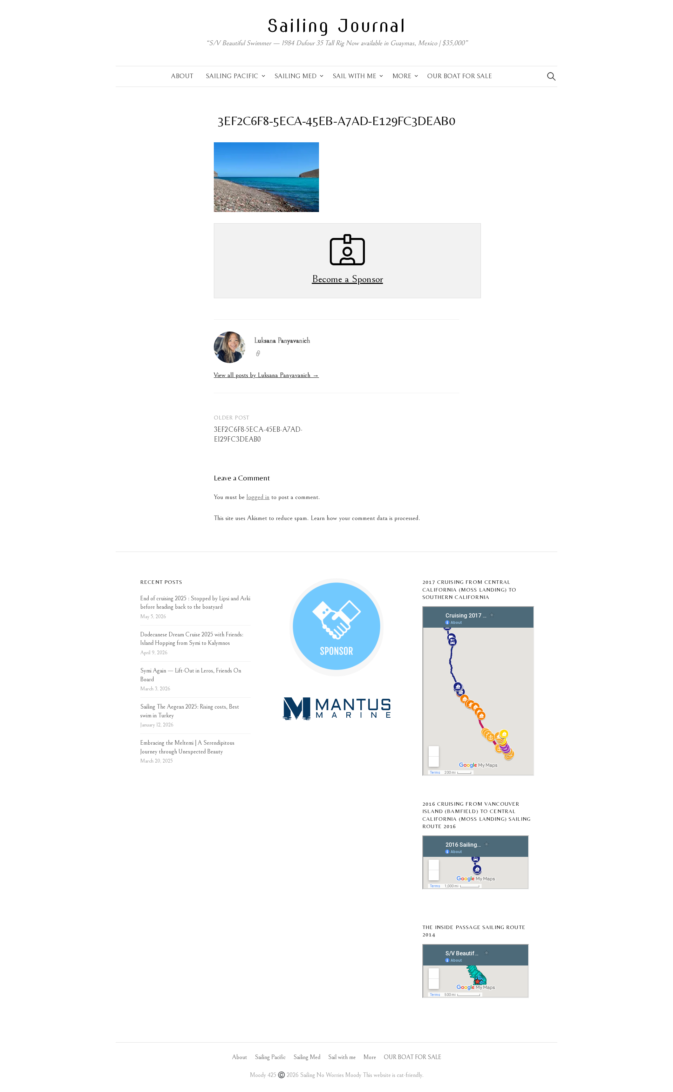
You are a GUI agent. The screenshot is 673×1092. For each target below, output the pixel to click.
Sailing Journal (336, 25)
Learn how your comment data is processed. (365, 518)
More (401, 76)
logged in (258, 497)
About (182, 76)
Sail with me (354, 76)
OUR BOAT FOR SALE (459, 76)
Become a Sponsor (347, 279)
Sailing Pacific (232, 76)
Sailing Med (295, 76)
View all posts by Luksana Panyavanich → (266, 375)
